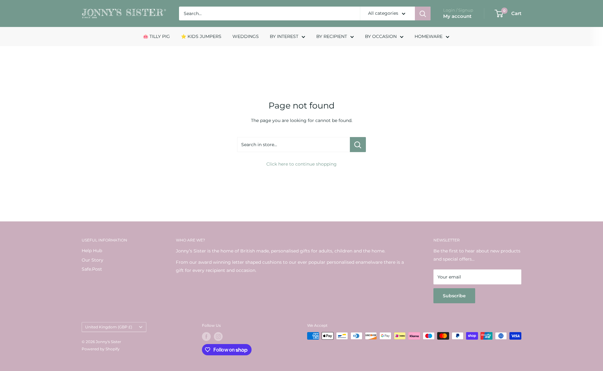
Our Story (92, 260)
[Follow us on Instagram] (218, 336)
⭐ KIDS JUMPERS (201, 36)
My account (457, 16)
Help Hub (92, 250)
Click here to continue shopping (301, 164)
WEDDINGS (245, 36)
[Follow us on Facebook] (206, 336)
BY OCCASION (381, 36)
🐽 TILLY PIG (156, 36)
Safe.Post (92, 269)
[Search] (423, 13)
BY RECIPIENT (331, 36)
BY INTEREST (284, 36)
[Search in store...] (358, 144)
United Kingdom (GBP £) (108, 327)
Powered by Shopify (101, 349)
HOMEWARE (429, 36)
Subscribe (454, 296)
